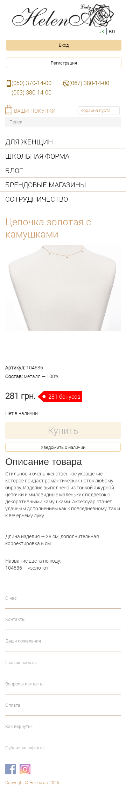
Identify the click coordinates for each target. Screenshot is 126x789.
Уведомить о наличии (63, 447)
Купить (63, 430)
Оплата (12, 705)
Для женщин (29, 141)
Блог (14, 170)
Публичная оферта (24, 747)
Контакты (15, 619)
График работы (21, 662)
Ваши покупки (35, 110)
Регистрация (64, 63)
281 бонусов (64, 396)
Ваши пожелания (23, 641)
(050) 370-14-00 (31, 83)
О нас (11, 598)
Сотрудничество (36, 198)
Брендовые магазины (45, 184)
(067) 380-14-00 (89, 83)
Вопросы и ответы (24, 684)
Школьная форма (37, 155)
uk (101, 31)
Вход (64, 45)
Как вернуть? (19, 726)
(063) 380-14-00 (31, 92)
